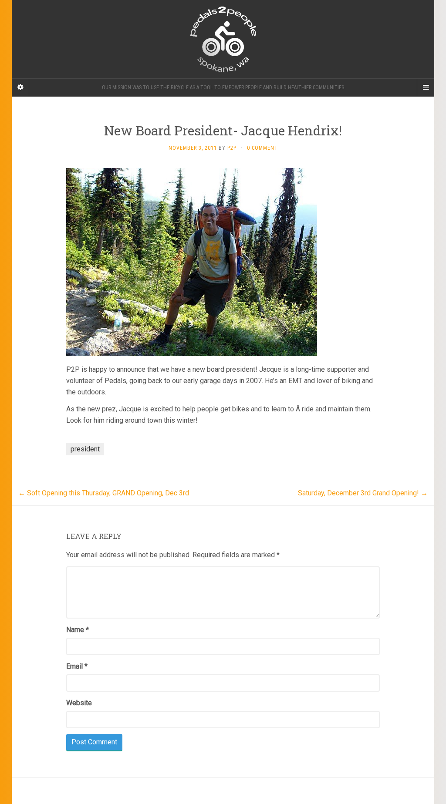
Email (77, 666)
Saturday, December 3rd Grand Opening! (363, 493)
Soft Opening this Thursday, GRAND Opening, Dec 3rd (103, 493)
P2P (232, 148)
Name (77, 630)
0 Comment (262, 148)
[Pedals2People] (223, 39)
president (85, 449)
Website (79, 703)
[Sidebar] (20, 87)
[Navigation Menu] (425, 87)
